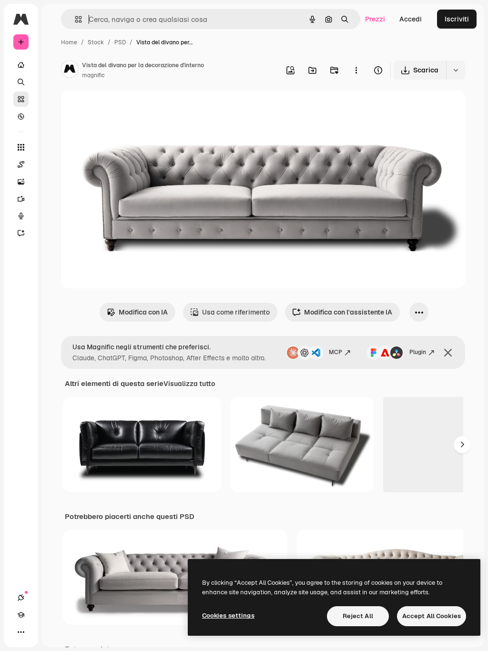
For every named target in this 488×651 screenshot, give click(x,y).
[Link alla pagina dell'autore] (69, 71)
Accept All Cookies (431, 616)
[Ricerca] (21, 82)
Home (69, 42)
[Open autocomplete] (74, 19)
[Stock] (21, 99)
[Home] (21, 64)
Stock (96, 42)
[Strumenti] (21, 147)
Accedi (410, 19)
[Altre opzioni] (356, 70)
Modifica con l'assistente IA (348, 312)
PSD (120, 42)
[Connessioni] (21, 597)
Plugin (417, 352)
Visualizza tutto (189, 383)
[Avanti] (462, 444)
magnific (93, 75)
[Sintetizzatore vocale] (21, 216)
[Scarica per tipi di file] (455, 70)
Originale (124, 108)
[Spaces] (21, 164)
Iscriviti (457, 19)
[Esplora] (21, 116)
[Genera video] (21, 198)
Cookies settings (228, 615)
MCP (335, 352)
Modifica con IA (143, 312)
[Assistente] (21, 233)
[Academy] (21, 614)
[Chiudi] (448, 352)
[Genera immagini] (21, 181)
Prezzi (375, 19)
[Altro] (21, 632)
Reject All (358, 616)
